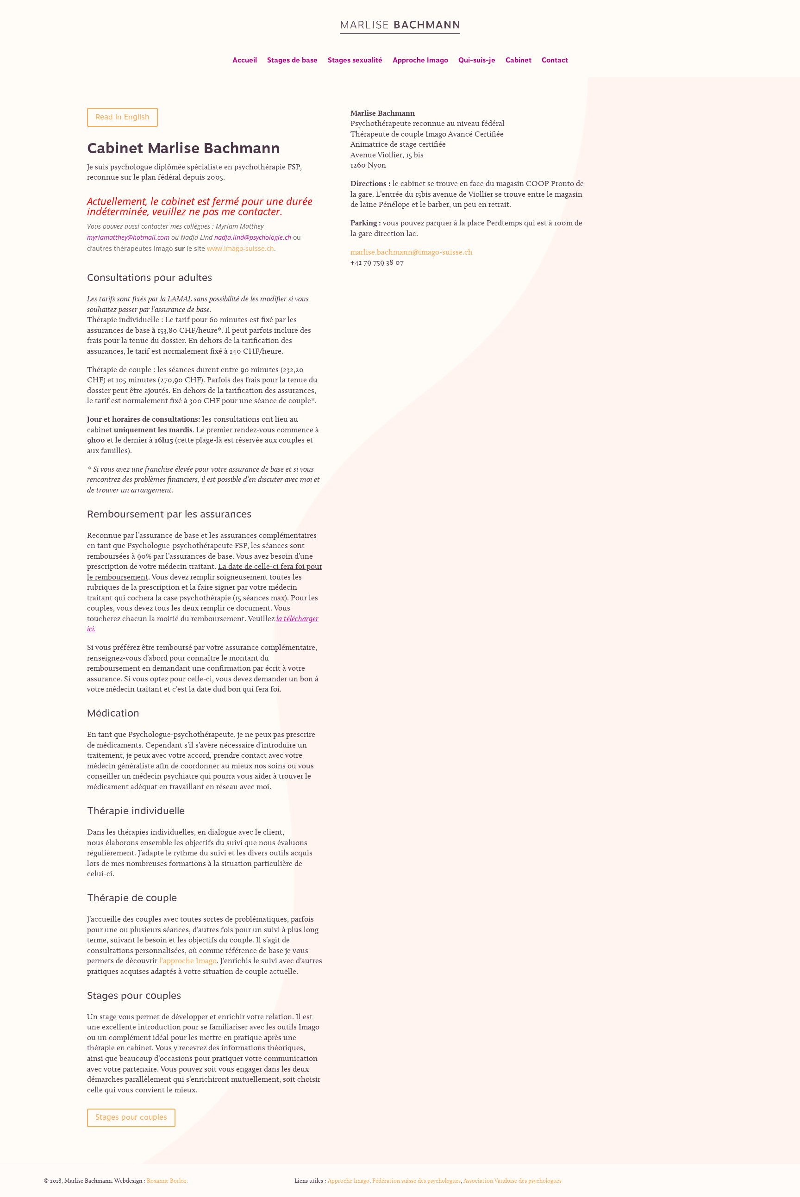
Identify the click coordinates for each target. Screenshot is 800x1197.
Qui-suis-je (476, 61)
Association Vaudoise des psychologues (512, 1180)
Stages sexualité (355, 61)
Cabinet (518, 61)
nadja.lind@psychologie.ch (253, 237)
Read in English (122, 117)
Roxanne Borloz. (166, 1180)
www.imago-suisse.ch (240, 248)
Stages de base (292, 61)
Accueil (244, 61)
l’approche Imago (188, 960)
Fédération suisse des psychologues (416, 1180)
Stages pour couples (131, 1117)
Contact (555, 61)
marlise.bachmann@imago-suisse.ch (411, 251)
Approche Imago (420, 61)
